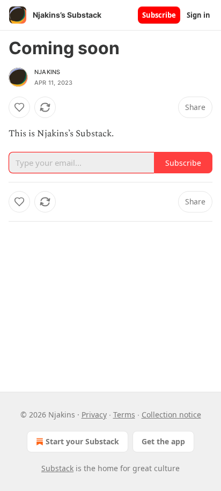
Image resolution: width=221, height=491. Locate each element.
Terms (124, 414)
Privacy (94, 414)
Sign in (198, 15)
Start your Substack (82, 441)
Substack (57, 468)
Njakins (47, 72)
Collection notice (171, 414)
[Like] (19, 107)
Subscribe (159, 15)
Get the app (163, 441)
